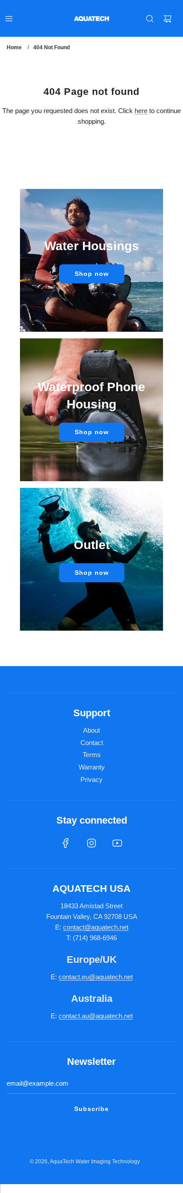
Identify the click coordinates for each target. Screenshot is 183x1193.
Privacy (91, 779)
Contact (91, 742)
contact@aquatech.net (95, 927)
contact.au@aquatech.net (96, 1016)
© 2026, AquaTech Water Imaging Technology (85, 1161)
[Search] (150, 18)
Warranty (92, 767)
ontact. (72, 977)
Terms (92, 754)
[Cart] (167, 18)
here (141, 110)
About (91, 730)
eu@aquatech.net (107, 977)
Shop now (92, 273)
